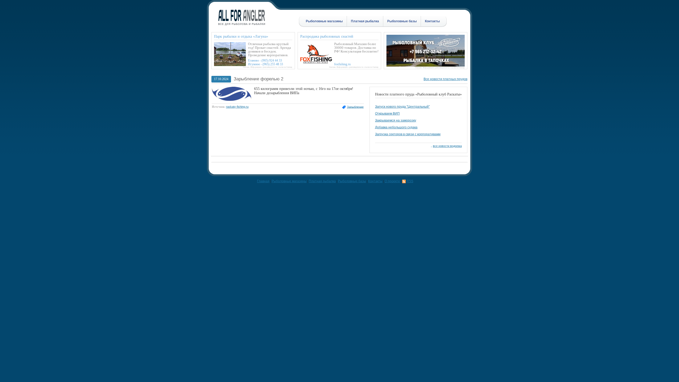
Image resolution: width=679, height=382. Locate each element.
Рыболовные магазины (324, 21)
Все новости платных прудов (445, 79)
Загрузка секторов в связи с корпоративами (408, 134)
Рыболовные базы (402, 21)
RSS (410, 181)
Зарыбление (355, 106)
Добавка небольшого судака (396, 127)
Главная (263, 181)
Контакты (432, 21)
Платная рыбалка (365, 21)
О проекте (392, 181)
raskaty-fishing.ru (237, 106)
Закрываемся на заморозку (395, 120)
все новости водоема (447, 145)
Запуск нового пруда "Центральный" (402, 106)
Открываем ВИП (387, 113)
